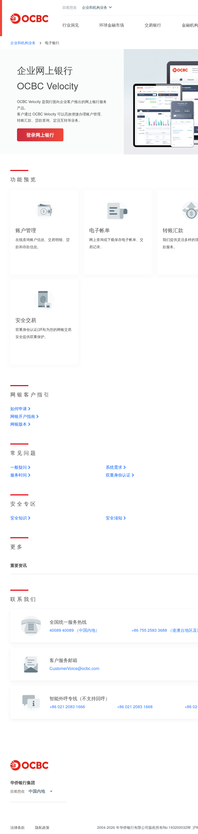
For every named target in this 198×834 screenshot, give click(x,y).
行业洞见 (70, 25)
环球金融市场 (111, 25)
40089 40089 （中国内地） (75, 630)
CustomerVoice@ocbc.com (74, 668)
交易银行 (153, 25)
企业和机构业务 (23, 42)
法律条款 (17, 827)
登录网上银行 (40, 134)
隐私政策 (42, 827)
